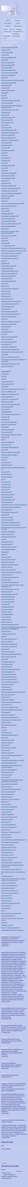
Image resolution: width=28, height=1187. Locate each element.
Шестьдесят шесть (6, 599)
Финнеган (4, 801)
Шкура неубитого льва (7, 850)
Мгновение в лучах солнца (9, 363)
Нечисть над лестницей (8, 336)
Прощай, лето (5, 619)
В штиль (3, 228)
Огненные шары (6, 591)
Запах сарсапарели (7, 178)
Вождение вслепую (7, 740)
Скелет (3, 168)
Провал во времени (7, 137)
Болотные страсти (6, 752)
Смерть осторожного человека (10, 193)
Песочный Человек (6, 218)
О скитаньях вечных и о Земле (10, 253)
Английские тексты (18, 31)
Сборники (18, 29)
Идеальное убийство (7, 185)
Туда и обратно (5, 732)
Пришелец (4, 604)
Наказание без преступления (9, 301)
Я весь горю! (5, 617)
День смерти (5, 822)
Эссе (5, 38)
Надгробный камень (7, 596)
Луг (2, 439)
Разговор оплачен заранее (9, 349)
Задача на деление (6, 429)
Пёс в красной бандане (8, 639)
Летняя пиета (5, 722)
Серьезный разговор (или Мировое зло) (12, 839)
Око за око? (4, 472)
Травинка (4, 427)
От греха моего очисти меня (9, 314)
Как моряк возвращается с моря (10, 434)
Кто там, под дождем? (7, 569)
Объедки (3, 737)
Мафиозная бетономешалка (9, 522)
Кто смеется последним (8, 807)
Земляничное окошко (7, 83)
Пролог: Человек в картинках (9, 223)
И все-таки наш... (6, 122)
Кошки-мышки (5, 278)
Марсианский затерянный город (10, 654)
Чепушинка (19, 930)
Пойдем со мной (6, 860)
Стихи (3, 730)
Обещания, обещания (7, 536)
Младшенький (5, 487)
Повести (6, 29)
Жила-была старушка (7, 324)
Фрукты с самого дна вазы (9, 357)
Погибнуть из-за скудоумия (9, 893)
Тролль (3, 922)
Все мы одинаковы (6, 794)
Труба (3, 163)
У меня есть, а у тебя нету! (9, 399)
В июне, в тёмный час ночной (9, 452)
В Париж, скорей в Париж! (9, 455)
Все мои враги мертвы (7, 342)
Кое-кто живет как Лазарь (8, 784)
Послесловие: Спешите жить (9, 525)
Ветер (3, 98)
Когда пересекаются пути (8, 594)
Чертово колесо (6, 339)
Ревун (3, 77)
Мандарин (4, 649)
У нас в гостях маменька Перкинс (11, 755)
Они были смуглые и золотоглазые (11, 80)
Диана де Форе (5, 786)
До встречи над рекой (7, 824)
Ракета (3, 170)
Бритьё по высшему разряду (9, 404)
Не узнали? (4, 489)
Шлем (3, 636)
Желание (4, 180)
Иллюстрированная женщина (9, 507)
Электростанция (6, 544)
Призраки (4, 263)
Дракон (3, 240)
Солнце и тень (5, 612)
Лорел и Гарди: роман (7, 316)
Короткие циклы (8, 31)
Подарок (3, 386)
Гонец (3, 201)
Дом (2, 376)
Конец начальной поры (8, 679)
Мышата (3, 208)
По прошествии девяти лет (9, 582)
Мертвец (3, 286)
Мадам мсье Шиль (7, 715)
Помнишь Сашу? (6, 196)
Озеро (3, 153)
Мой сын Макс (5, 837)
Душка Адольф (5, 492)
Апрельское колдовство (8, 72)
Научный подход (6, 406)
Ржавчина (4, 88)
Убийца (3, 93)
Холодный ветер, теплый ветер (10, 720)
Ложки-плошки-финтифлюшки (10, 789)
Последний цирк (6, 502)
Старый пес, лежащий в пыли (10, 832)
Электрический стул (7, 499)
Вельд (3, 60)
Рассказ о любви (6, 62)
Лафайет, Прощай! (6, 814)
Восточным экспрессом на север (10, 709)
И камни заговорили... (7, 634)
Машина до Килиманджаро (9, 624)
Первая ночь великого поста (9, 903)
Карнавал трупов (6, 925)
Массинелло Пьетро (7, 494)
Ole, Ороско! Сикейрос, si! (8, 707)
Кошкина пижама (6, 65)
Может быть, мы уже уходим (9, 799)
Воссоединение (5, 509)
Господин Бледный (6, 601)
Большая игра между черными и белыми (13, 467)
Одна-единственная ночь (8, 110)
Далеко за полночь (6, 534)
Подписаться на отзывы (10, 1165)
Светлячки (4, 758)
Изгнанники (4, 309)
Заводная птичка (6, 742)
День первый (5, 142)
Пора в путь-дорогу (6, 844)
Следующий (4, 158)
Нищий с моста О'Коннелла (9, 394)
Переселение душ (6, 772)
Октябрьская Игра (6, 150)
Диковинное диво (6, 401)
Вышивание (4, 371)
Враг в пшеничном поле (8, 817)
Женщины (4, 437)
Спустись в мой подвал (8, 422)
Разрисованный (6, 689)
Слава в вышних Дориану (8, 577)
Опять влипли (5, 812)
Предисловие (5, 905)
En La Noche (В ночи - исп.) (9, 589)
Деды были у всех (6, 855)
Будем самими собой (7, 266)
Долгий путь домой (6, 699)
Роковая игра (5, 444)
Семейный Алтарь (6, 607)
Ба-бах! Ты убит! (6, 366)
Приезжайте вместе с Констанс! (10, 862)
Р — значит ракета (6, 245)
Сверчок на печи (6, 609)
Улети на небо (5, 804)
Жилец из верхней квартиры (9, 321)
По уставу (4, 147)
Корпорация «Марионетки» (9, 447)
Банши (3, 283)
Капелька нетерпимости (8, 769)
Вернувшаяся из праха (8, 725)
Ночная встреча (6, 477)
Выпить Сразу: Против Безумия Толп (12, 248)
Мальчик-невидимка (7, 57)
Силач (3, 460)
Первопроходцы (6, 852)
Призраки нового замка (8, 547)
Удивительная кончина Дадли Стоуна (12, 389)
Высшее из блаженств (7, 206)
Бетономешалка (6, 331)
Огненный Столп (6, 542)
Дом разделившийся (7, 281)
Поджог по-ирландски (7, 791)
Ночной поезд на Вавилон (8, 717)
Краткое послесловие (7, 883)
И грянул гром (5, 52)
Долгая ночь (4, 829)
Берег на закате (6, 432)
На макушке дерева (7, 888)
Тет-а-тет (3, 125)
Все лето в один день (7, 47)
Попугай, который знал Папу (9, 669)
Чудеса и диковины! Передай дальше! (12, 692)
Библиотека (18, 20)
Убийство (4, 515)
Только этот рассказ (8, 1174)
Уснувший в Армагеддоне (8, 132)
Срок (2, 539)
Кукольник (4, 243)
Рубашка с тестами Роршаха (9, 188)
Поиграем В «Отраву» (7, 347)
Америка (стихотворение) (8, 564)
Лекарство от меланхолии (8, 140)
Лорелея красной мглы (8, 677)
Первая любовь (5, 268)
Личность (7, 26)
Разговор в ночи (6, 517)
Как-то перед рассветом (8, 646)
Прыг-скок (4, 211)
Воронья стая (5, 579)
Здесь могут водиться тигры (9, 100)
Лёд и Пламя (5, 67)
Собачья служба (6, 641)
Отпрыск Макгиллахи (7, 549)
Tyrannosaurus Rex (6, 384)
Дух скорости (5, 482)
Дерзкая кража (5, 666)
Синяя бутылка (5, 103)
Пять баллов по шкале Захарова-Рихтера (13, 872)
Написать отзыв (7, 1141)
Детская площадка (6, 90)
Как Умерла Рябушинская (8, 735)
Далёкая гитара (5, 465)
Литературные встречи (8, 747)
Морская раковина (6, 165)
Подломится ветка (6, 684)
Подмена (4, 552)
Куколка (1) (4, 293)
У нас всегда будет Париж (8, 288)
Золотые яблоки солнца (8, 311)
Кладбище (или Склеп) (7, 847)
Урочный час (5, 344)
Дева (2, 261)
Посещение (4, 183)
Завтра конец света (7, 75)
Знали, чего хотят (6, 381)
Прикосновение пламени (8, 512)
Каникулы (4, 50)
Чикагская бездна (6, 520)
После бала (4, 750)
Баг (2, 479)
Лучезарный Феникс (7, 916)
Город (3, 334)
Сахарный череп (6, 876)
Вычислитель (5, 834)
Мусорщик (4, 198)
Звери (3, 727)
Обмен (3, 554)
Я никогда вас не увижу (8, 190)
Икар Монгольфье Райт (8, 763)
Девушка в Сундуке (7, 562)
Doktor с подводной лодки (8, 885)
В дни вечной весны (7, 221)
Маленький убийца (6, 70)
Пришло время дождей (8, 273)
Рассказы (12, 29)
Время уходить (5, 622)
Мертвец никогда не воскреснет (10, 913)
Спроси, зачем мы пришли (9, 682)
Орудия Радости (6, 574)
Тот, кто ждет (5, 127)
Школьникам (15, 33)
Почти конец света (6, 175)
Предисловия (7, 36)
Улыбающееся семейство (8, 216)
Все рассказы (7, 1172)
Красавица (4, 419)
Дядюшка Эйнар (6, 213)
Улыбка (3, 55)
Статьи (18, 23)
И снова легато (5, 774)
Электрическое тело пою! (8, 258)
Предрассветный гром (7, 674)
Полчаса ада (5, 697)
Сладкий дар (5, 484)
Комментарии (7, 33)
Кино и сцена (18, 26)
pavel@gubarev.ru (6, 1178)
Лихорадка (4, 112)
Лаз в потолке (5, 462)
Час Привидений (6, 614)
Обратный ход (5, 900)
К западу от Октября (7, 531)
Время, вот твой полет (7, 424)
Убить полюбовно (6, 396)
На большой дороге (7, 671)
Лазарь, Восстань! (6, 809)
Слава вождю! (5, 557)
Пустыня (3, 457)
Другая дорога (5, 704)
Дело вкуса (4, 291)
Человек (3, 374)
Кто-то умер (4, 777)
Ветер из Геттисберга (7, 559)
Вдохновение (7, 23)
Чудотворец (4, 326)
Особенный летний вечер (8, 304)
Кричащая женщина (7, 276)
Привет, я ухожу (5, 567)
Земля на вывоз (6, 796)
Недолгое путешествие (8, 827)
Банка (3, 155)
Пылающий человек (7, 661)
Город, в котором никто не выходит (11, 203)
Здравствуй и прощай (7, 173)
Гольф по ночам (6, 819)
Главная (8, 20)
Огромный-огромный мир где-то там (11, 760)
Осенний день (5, 895)
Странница (4, 409)
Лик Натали (4, 745)
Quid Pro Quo (5, 908)
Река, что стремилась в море (9, 927)
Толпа (3, 319)
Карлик (3, 238)
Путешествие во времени (8, 256)
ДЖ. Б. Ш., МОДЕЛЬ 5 (7, 391)
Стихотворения (16, 36)
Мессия (3, 449)
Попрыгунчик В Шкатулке (8, 271)
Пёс (2, 910)
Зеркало (3, 659)
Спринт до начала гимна (8, 857)
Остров (3, 354)
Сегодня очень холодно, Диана (10, 869)
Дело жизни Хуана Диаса (8, 890)
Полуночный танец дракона (9, 842)
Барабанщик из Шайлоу (8, 644)
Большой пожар (6, 497)
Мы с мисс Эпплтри (7, 694)
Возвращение (5, 145)
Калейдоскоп (5, 85)
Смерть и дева (5, 120)
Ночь (2, 379)
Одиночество (5, 631)
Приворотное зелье (7, 651)
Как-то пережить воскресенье (9, 414)
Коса (2, 95)
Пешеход (4, 115)
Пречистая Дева (6, 898)
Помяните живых (6, 306)
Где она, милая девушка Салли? (10, 572)
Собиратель (4, 296)
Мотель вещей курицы (7, 656)
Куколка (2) (4, 417)
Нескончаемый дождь (7, 130)
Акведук (3, 329)
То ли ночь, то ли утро (7, 235)
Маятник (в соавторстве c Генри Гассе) (12, 250)
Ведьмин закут (5, 474)
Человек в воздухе (6, 135)
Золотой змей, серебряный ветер (11, 352)
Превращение (5, 412)
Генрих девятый (6, 664)
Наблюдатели (5, 687)
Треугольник (5, 712)
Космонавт (4, 160)
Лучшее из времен (6, 442)
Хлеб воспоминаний (7, 226)
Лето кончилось (5, 299)
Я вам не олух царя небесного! (10, 702)
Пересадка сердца (6, 117)
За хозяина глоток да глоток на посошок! (13, 504)
